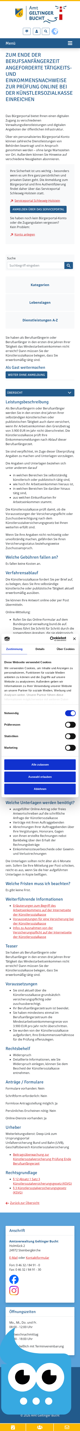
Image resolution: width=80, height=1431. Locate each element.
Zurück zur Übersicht (24, 1203)
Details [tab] (40, 649)
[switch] (70, 725)
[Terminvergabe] (13, 1427)
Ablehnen (40, 788)
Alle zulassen (40, 764)
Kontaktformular (37, 1258)
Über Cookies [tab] (66, 649)
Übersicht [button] (15, 393)
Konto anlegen (25, 234)
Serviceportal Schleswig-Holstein (37, 201)
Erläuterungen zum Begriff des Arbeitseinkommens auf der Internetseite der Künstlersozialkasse (42, 910)
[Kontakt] (67, 1427)
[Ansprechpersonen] (40, 1427)
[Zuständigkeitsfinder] (27, 31)
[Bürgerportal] (36, 31)
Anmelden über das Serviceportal (38, 209)
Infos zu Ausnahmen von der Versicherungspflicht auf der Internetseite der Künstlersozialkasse (42, 932)
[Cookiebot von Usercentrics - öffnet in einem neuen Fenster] (50, 638)
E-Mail (13, 1258)
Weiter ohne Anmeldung (26, 375)
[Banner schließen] (74, 639)
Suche (11, 258)
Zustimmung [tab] (14, 649)
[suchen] (68, 265)
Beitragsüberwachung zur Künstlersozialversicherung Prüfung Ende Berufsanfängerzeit (42, 1159)
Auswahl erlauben (40, 776)
